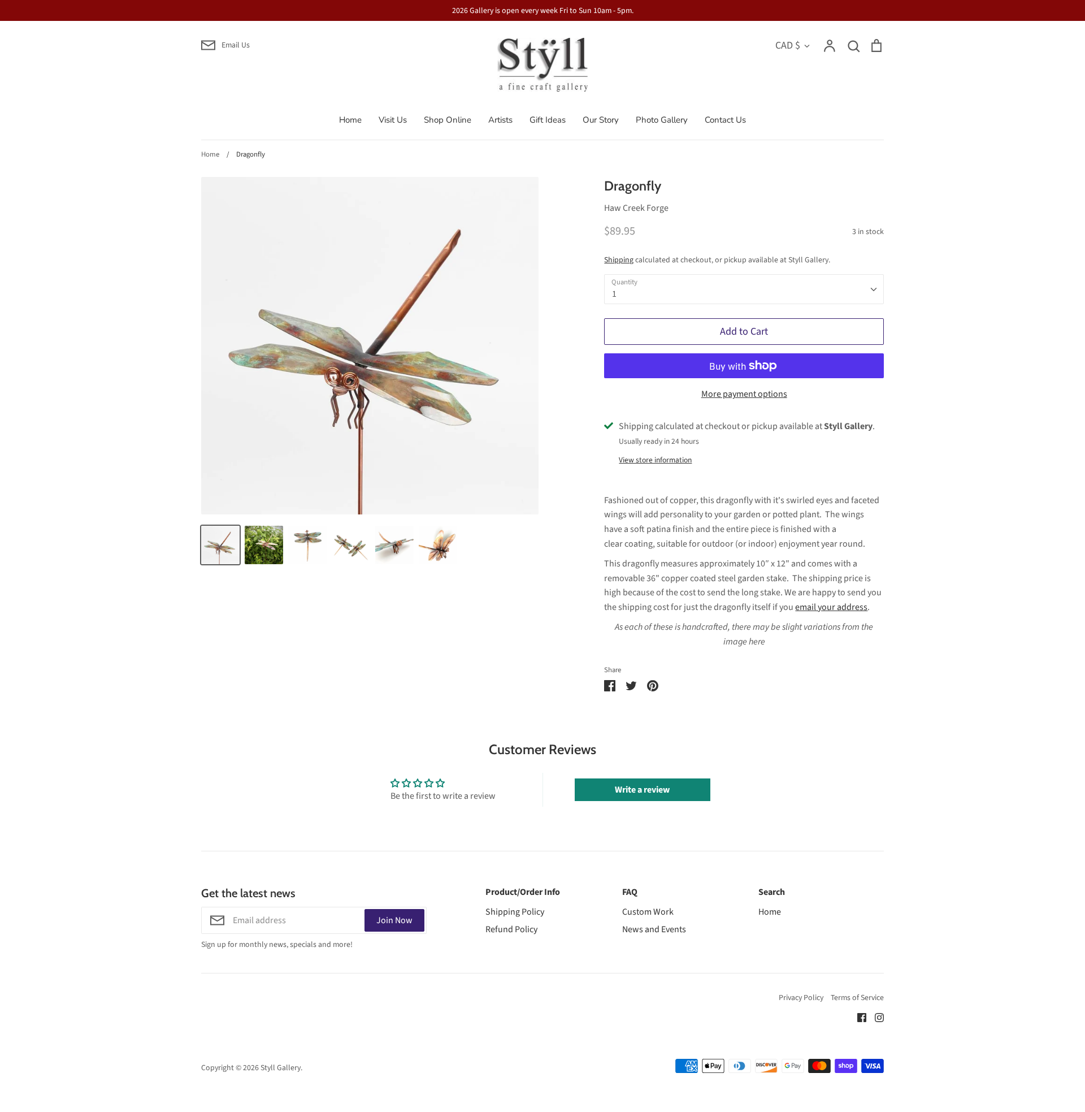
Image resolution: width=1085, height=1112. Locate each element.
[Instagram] (875, 1017)
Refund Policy (511, 929)
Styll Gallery (281, 1068)
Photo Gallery (662, 120)
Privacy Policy (801, 997)
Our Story (601, 120)
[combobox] (744, 289)
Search (771, 892)
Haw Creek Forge (636, 208)
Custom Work (648, 912)
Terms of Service (857, 997)
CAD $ (787, 45)
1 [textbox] (614, 294)
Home (350, 120)
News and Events (654, 929)
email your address (831, 607)
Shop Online (447, 120)
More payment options (744, 394)
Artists (500, 120)
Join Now (394, 920)
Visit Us (393, 120)
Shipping (618, 260)
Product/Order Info (522, 892)
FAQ (629, 892)
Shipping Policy (514, 912)
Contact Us (725, 120)
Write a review (642, 790)
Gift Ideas (548, 120)
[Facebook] (857, 1017)
